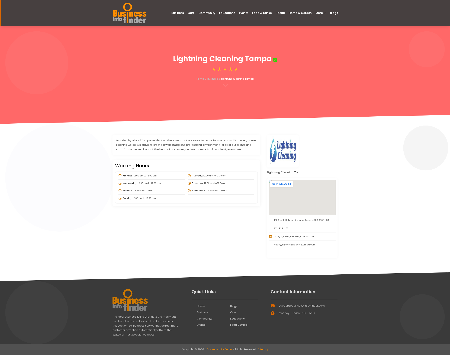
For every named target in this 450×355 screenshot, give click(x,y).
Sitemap (263, 349)
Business (177, 13)
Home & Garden (300, 13)
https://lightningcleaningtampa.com (295, 244)
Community (206, 13)
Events (243, 13)
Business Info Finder (219, 349)
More (319, 13)
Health (280, 13)
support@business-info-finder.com (302, 305)
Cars (191, 13)
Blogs (334, 13)
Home (200, 79)
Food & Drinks (262, 13)
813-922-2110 (281, 228)
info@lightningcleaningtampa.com (294, 236)
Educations (227, 13)
